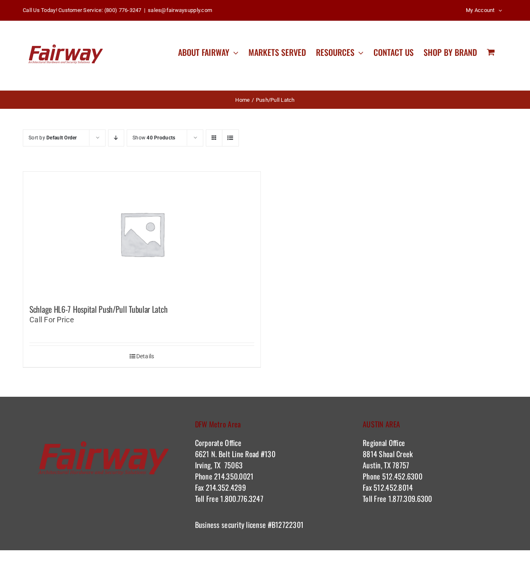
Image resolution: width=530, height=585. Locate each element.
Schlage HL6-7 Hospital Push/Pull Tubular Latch (98, 309)
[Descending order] (116, 137)
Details (145, 356)
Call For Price (51, 319)
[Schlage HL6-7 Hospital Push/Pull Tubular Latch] (141, 234)
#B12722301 (286, 524)
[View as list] (230, 138)
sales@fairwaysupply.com (180, 10)
